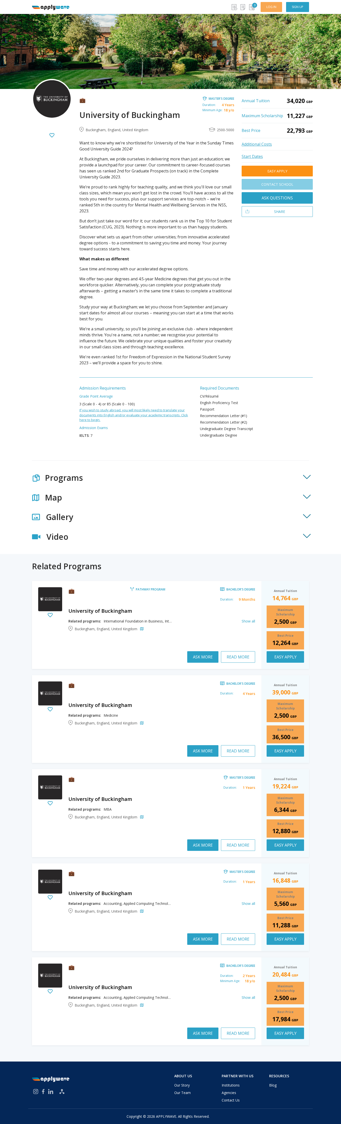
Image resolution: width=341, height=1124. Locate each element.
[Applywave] (50, 7)
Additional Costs (257, 144)
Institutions (231, 1085)
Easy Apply (277, 171)
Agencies (229, 1092)
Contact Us (231, 1100)
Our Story (182, 1085)
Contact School (277, 184)
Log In (271, 7)
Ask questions (277, 198)
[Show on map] (141, 629)
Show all (248, 621)
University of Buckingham (100, 610)
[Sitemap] (61, 1091)
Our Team (182, 1092)
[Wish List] (234, 7)
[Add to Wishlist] (51, 136)
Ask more (203, 657)
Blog (273, 1085)
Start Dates (252, 156)
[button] (170, 478)
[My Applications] (243, 7)
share (279, 211)
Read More (238, 657)
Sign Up (297, 7)
